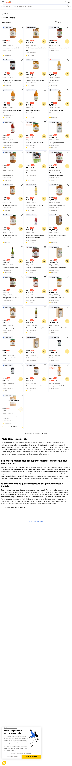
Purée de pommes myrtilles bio (12, 80)
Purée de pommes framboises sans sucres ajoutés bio (58, 174)
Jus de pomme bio (54, 80)
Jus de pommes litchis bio (56, 386)
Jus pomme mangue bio (33, 110)
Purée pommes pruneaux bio (11, 298)
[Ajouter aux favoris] (22, 27)
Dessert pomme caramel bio (34, 386)
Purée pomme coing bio (9, 235)
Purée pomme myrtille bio (33, 358)
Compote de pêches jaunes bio (35, 80)
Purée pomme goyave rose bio (35, 298)
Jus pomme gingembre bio (57, 110)
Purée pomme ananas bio (56, 298)
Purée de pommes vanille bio (11, 48)
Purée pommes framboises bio (58, 328)
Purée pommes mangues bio (57, 267)
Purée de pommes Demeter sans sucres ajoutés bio (12, 174)
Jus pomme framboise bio (10, 143)
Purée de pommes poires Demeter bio (36, 49)
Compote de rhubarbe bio (33, 267)
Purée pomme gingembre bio (11, 328)
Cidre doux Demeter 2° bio (10, 267)
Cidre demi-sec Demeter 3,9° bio (35, 328)
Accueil (5, 14)
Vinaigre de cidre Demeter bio (34, 205)
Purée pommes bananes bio (57, 235)
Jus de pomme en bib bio (56, 143)
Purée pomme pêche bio (10, 205)
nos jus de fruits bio (19, 507)
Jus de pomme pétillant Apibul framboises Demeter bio (35, 236)
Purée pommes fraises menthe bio (59, 48)
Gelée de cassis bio (8, 386)
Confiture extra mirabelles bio (58, 358)
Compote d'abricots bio (9, 358)
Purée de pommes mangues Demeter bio (11, 417)
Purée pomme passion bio (56, 205)
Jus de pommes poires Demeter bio (12, 111)
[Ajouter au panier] (21, 41)
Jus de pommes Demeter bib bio (35, 173)
